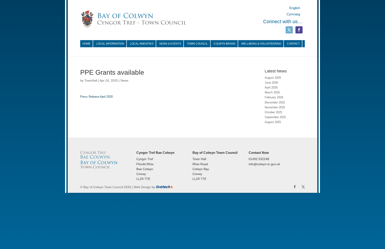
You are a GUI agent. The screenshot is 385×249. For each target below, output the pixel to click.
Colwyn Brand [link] (225, 43)
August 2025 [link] (273, 122)
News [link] (124, 80)
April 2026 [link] (271, 87)
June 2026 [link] (271, 82)
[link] (133, 18)
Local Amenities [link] (142, 43)
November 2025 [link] (275, 107)
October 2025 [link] (273, 112)
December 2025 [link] (275, 102)
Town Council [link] (197, 43)
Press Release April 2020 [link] (96, 96)
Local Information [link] (110, 43)
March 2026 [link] (272, 92)
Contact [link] (293, 43)
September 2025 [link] (275, 117)
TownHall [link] (90, 80)
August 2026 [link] (273, 77)
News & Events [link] (170, 43)
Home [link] (86, 43)
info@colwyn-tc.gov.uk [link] (264, 164)
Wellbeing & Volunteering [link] (261, 43)
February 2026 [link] (274, 97)
